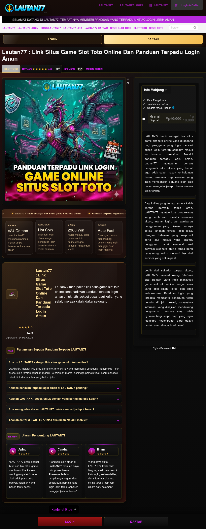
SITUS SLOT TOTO (120, 28)
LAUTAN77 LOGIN (28, 28)
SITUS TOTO (156, 28)
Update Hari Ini (94, 68)
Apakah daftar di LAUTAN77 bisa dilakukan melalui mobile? (48, 420)
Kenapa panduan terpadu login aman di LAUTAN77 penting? (48, 388)
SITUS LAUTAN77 (51, 28)
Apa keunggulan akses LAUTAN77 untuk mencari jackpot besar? (51, 409)
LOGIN (52, 39)
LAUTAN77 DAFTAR (96, 28)
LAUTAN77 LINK (72, 28)
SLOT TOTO (140, 28)
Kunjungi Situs (62, 509)
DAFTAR (153, 39)
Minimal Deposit (172, 118)
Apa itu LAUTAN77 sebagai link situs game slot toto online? (48, 362)
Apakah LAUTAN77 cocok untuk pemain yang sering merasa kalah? (53, 399)
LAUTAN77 (8, 28)
